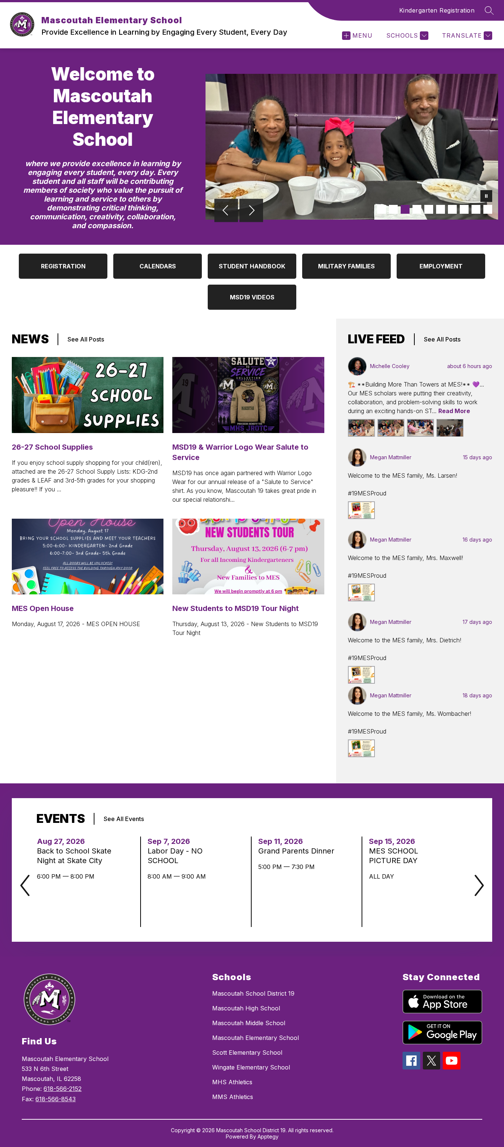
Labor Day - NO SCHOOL (175, 855)
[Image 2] (393, 209)
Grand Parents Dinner (297, 851)
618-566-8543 (55, 1099)
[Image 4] (416, 209)
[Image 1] (381, 209)
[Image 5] (428, 209)
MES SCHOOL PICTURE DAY (395, 855)
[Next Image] (251, 211)
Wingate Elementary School (251, 1067)
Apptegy (268, 1136)
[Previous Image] (226, 211)
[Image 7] (452, 209)
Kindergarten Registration (437, 10)
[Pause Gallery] (486, 196)
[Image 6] (440, 209)
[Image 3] (405, 209)
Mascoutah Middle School (248, 1023)
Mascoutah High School (246, 1008)
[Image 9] (476, 209)
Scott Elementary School (247, 1052)
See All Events (124, 819)
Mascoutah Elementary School (255, 1037)
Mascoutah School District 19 (253, 993)
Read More (454, 411)
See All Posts (86, 339)
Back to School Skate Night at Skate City (74, 855)
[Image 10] (487, 209)
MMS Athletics (232, 1096)
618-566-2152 (63, 1088)
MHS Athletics (232, 1082)
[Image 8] (464, 209)
